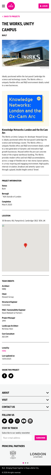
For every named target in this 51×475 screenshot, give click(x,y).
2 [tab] (25, 463)
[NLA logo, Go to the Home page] (11, 6)
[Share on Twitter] (10, 375)
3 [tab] (27, 463)
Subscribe (40, 438)
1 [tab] (23, 463)
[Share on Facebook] (4, 375)
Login (45, 6)
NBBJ (4, 351)
